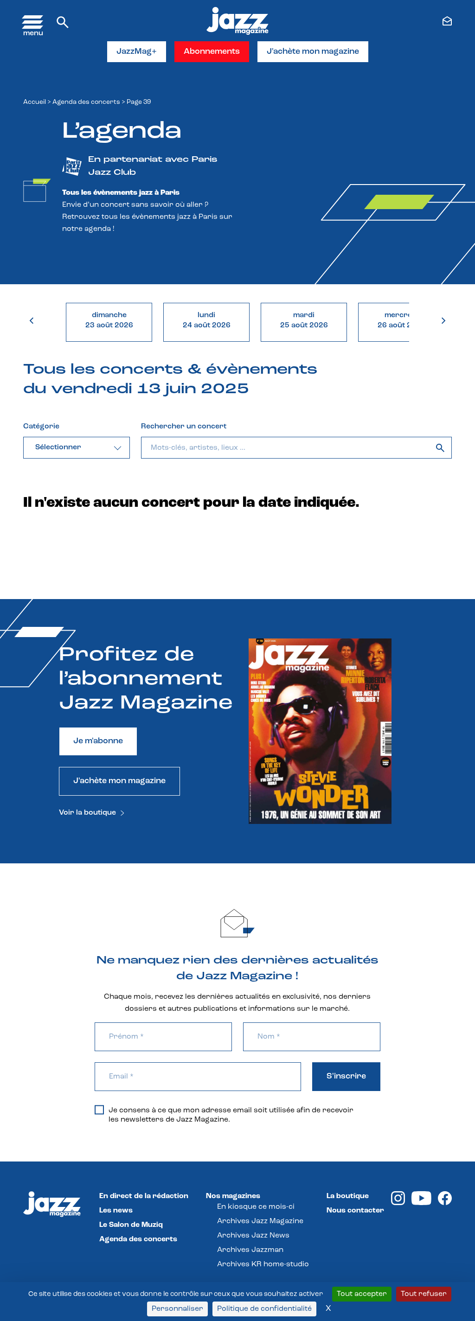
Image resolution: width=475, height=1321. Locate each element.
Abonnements (212, 52)
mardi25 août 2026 (304, 320)
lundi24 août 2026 (207, 320)
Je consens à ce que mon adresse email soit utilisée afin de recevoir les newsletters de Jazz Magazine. (231, 1115)
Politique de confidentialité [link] (264, 1309)
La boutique (348, 1196)
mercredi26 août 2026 (401, 320)
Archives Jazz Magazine (260, 1221)
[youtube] (421, 1203)
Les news (116, 1210)
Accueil (34, 102)
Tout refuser (424, 1294)
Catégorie (41, 426)
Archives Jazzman (250, 1250)
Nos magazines (233, 1196)
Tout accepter (362, 1294)
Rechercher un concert (183, 426)
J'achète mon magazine (313, 52)
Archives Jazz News (253, 1235)
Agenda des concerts (86, 102)
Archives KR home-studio (263, 1264)
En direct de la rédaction (143, 1196)
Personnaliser (177, 1309)
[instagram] (398, 1203)
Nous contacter (355, 1210)
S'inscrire (346, 1076)
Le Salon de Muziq (131, 1225)
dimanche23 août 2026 (109, 320)
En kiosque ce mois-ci (256, 1207)
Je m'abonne (98, 741)
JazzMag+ (136, 52)
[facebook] (445, 1203)
